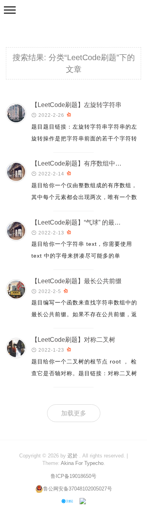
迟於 (72, 456)
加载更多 (73, 413)
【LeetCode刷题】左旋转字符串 (76, 104)
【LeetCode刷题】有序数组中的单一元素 (89, 163)
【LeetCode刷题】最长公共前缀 (76, 281)
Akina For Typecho (82, 463)
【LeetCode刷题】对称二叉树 (73, 339)
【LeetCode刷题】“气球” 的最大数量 (82, 222)
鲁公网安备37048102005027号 (77, 489)
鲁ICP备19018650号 (73, 476)
